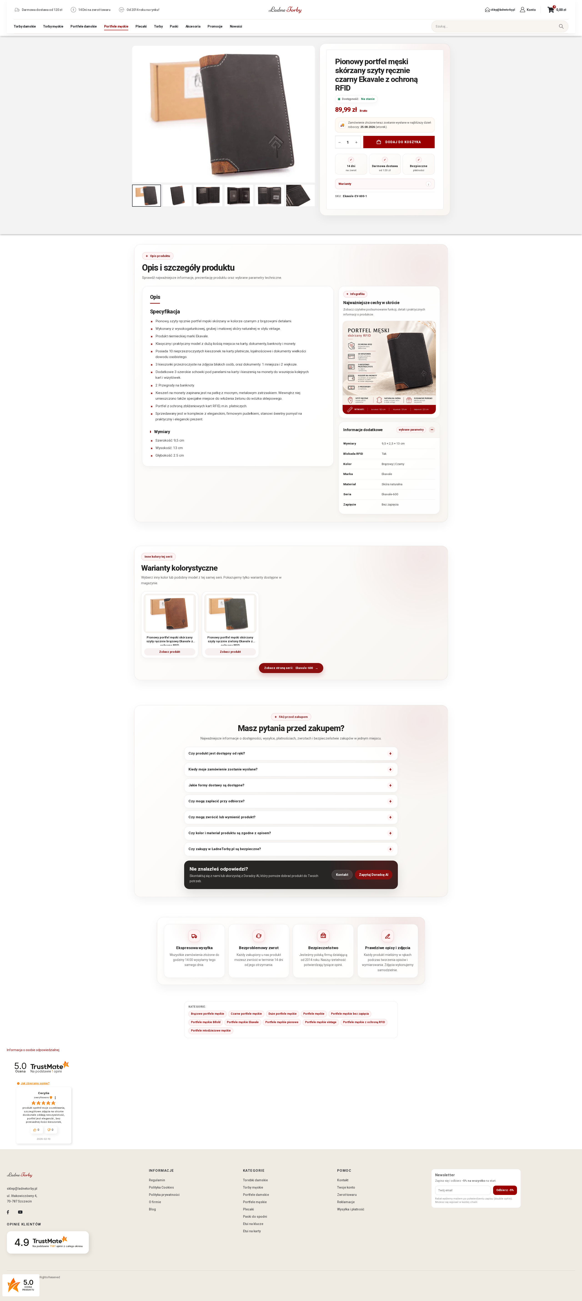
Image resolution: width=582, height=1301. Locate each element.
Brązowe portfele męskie (207, 1013)
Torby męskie (53, 26)
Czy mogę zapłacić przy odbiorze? (216, 801)
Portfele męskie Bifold (205, 1022)
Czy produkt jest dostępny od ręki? (216, 753)
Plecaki (141, 26)
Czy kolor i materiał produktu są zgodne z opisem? (229, 833)
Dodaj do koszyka (403, 142)
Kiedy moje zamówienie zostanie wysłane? (223, 769)
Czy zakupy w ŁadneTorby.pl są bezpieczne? (224, 849)
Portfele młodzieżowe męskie (211, 1030)
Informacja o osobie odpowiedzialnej (33, 1050)
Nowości (236, 26)
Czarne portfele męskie (246, 1013)
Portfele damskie (83, 26)
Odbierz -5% (505, 1190)
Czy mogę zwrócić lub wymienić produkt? (222, 817)
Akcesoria (193, 26)
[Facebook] (8, 1212)
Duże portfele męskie (282, 1013)
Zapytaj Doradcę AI (373, 875)
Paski (174, 26)
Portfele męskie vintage (320, 1022)
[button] (133, 114)
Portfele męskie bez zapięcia (350, 1013)
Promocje (215, 26)
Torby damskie (25, 26)
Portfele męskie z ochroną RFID (364, 1022)
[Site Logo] (285, 10)
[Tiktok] (32, 1212)
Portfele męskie (116, 26)
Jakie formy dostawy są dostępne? (216, 785)
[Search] (561, 26)
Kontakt (342, 875)
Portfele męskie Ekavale (243, 1022)
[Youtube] (20, 1212)
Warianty (345, 183)
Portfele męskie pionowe (282, 1022)
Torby (158, 26)
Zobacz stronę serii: (288, 668)
